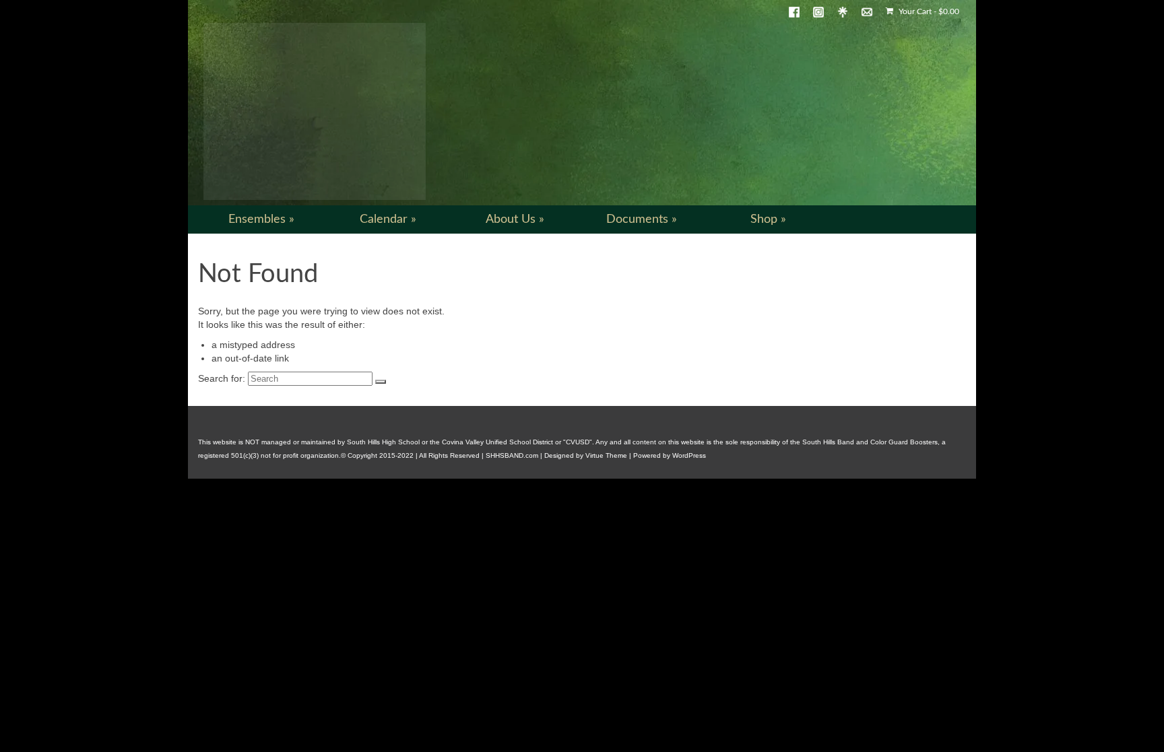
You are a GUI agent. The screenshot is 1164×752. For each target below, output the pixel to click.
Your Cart (928, 11)
